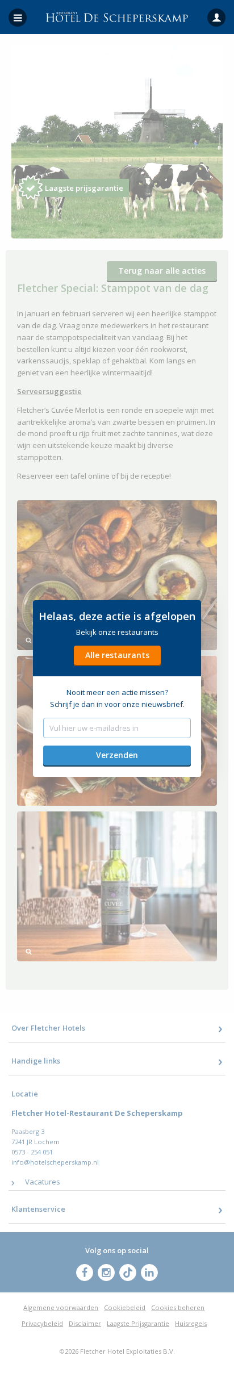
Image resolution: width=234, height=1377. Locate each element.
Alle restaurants (117, 655)
